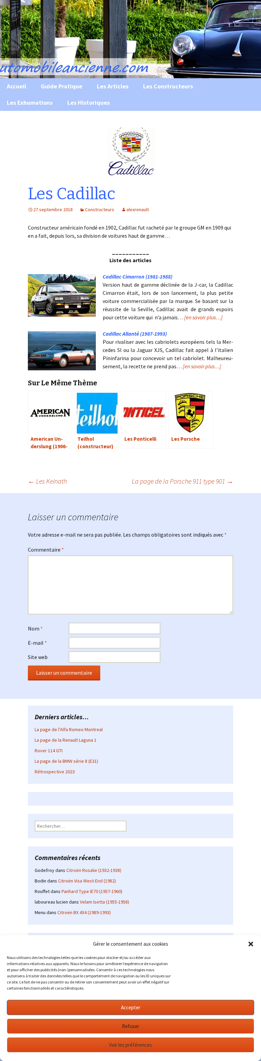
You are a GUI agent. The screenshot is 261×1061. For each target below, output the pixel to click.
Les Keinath (47, 481)
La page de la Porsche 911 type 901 (182, 481)
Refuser (130, 1026)
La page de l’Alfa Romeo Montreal (69, 729)
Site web (38, 657)
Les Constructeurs (168, 86)
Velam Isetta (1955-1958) (104, 902)
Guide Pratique (61, 86)
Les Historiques (88, 102)
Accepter (130, 1007)
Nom (35, 628)
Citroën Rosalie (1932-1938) (93, 870)
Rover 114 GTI (49, 750)
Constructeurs (99, 209)
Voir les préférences (130, 1045)
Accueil (16, 86)
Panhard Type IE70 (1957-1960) (92, 891)
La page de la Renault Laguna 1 (66, 740)
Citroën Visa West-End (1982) (87, 881)
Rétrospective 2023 (55, 772)
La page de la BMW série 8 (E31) (66, 761)
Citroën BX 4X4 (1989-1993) (84, 912)
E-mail (37, 642)
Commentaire (46, 549)
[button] (250, 944)
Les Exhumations (30, 102)
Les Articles (112, 86)
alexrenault (137, 209)
